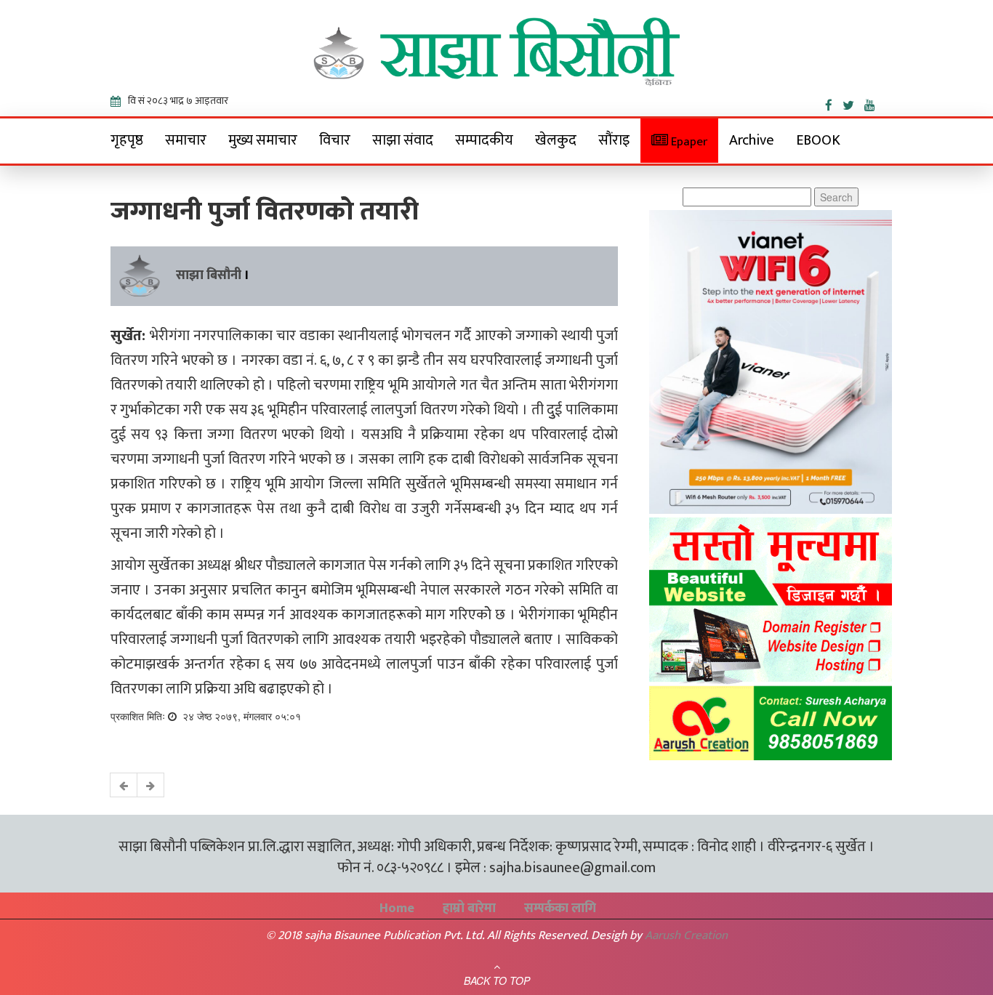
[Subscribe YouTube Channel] (873, 102)
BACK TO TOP (497, 980)
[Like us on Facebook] (834, 102)
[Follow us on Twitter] (853, 102)
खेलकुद (555, 140)
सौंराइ (614, 140)
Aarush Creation (686, 935)
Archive (751, 140)
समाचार (185, 140)
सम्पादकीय (484, 140)
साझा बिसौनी (208, 275)
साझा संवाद (402, 140)
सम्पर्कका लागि (560, 908)
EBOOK (818, 140)
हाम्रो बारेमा (469, 908)
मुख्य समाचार (262, 140)
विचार (334, 140)
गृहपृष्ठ (126, 140)
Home (396, 908)
